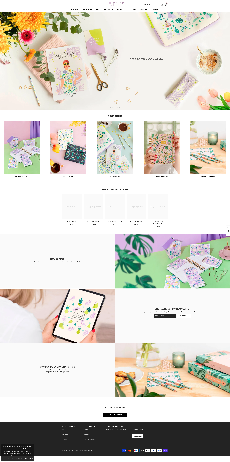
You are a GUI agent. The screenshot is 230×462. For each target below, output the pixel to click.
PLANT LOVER (115, 177)
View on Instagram (115, 415)
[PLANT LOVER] (115, 147)
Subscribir (184, 316)
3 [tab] (115, 107)
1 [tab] (110, 107)
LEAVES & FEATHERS (21, 177)
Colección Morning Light (84, 65)
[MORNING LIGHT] (162, 147)
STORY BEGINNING (208, 177)
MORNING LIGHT (161, 177)
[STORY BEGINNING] (208, 147)
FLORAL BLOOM (68, 177)
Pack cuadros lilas (136, 221)
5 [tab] (119, 107)
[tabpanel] (115, 61)
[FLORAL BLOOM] (68, 147)
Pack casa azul (72, 221)
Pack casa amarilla (93, 221)
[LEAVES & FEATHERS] (22, 147)
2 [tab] (112, 107)
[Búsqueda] (151, 4)
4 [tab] (117, 107)
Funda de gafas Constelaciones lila (157, 222)
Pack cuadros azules (115, 221)
